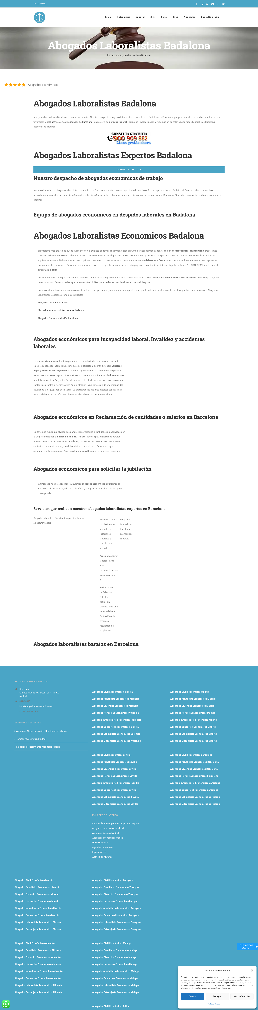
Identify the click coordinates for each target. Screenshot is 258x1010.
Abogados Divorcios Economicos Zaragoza (115, 894)
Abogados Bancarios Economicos (110, 726)
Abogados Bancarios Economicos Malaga (115, 978)
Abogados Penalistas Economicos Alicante (37, 950)
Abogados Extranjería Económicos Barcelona (195, 803)
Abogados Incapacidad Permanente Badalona (61, 310)
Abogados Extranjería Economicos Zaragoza (116, 929)
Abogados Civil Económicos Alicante (34, 943)
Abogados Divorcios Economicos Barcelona (194, 768)
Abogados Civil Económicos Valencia (112, 691)
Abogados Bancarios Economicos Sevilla (114, 789)
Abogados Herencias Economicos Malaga (114, 964)
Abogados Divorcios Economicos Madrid (192, 705)
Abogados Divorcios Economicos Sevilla (114, 768)
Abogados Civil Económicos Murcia (33, 879)
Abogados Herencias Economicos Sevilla (114, 775)
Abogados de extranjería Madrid (108, 828)
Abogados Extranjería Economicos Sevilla (115, 803)
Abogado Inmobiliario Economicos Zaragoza (116, 908)
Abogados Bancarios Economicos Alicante (37, 978)
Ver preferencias (242, 996)
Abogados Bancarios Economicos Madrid (193, 726)
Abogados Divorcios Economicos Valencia (115, 705)
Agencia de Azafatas (102, 856)
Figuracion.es (99, 851)
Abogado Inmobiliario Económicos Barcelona (195, 782)
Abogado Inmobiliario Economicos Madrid (193, 719)
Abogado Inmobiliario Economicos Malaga (115, 971)
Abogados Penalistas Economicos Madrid (193, 698)
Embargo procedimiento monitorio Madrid (38, 746)
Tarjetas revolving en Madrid (31, 738)
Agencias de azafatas (103, 847)
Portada (111, 55)
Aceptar (192, 996)
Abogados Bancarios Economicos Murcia (36, 915)
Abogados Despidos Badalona (53, 302)
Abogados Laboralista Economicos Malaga (115, 985)
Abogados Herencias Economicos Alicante (37, 964)
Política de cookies (215, 1004)
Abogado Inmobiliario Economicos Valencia (116, 719)
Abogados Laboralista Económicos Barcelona (195, 796)
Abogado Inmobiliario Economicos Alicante (38, 971)
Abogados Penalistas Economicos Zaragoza (115, 887)
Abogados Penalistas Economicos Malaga (115, 950)
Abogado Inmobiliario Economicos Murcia (37, 908)
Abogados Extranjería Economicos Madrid (193, 740)
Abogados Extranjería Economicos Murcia (37, 929)
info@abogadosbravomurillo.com (36, 706)
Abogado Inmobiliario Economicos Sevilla (115, 782)
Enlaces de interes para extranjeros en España (115, 823)
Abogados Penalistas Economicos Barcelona (194, 761)
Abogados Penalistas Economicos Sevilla (114, 761)
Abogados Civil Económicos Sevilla (111, 754)
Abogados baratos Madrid (105, 832)
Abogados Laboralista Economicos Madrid (193, 733)
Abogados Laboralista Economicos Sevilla (115, 796)
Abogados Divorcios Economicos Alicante (37, 957)
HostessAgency (100, 842)
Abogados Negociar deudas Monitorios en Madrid (42, 730)
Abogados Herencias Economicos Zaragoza (115, 901)
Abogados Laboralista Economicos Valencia (116, 733)
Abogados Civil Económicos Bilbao (111, 1006)
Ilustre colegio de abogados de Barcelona (71, 121)
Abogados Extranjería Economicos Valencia (116, 740)
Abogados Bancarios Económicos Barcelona (194, 789)
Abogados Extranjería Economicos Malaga (115, 992)
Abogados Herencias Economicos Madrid (192, 712)
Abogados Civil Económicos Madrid (189, 691)
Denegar (217, 996)
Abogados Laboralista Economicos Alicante (38, 985)
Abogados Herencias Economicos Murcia (36, 901)
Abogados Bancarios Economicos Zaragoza (115, 915)
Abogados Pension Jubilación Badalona (58, 318)
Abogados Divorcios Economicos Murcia (36, 894)
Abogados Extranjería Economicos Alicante (38, 992)
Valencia (134, 726)
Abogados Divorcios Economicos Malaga (114, 957)
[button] (252, 970)
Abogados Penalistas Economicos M (34, 887)
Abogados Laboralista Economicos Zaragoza (116, 922)
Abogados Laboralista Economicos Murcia (37, 922)
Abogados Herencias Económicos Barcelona (194, 775)
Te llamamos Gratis (246, 946)
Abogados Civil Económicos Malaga (111, 943)
